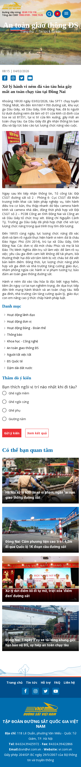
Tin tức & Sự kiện (49, 31)
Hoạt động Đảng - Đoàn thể (26, 328)
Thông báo (14, 334)
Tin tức (31, 682)
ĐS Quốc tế (15, 361)
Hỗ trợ (46, 682)
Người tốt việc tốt (19, 354)
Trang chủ (27, 31)
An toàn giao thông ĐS (23, 348)
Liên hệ (69, 682)
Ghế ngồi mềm (19, 393)
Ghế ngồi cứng (19, 402)
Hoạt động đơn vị (19, 321)
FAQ (57, 682)
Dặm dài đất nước (19, 368)
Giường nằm (17, 419)
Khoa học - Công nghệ (22, 341)
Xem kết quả (37, 433)
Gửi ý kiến (11, 433)
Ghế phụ (15, 410)
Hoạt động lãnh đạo (21, 315)
